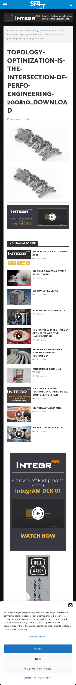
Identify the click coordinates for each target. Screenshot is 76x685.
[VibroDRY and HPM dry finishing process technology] (19, 355)
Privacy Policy (44, 677)
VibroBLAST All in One (46, 408)
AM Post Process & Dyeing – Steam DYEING (50, 273)
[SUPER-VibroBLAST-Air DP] (19, 316)
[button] (70, 605)
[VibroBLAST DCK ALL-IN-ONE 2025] (19, 258)
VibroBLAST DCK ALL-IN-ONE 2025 (49, 253)
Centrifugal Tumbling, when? (46, 371)
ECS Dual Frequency (45, 291)
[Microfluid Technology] (19, 433)
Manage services (37, 636)
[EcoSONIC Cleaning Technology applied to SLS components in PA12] (19, 394)
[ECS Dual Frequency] (19, 297)
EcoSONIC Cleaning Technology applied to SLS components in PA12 (50, 392)
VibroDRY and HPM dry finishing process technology (47, 352)
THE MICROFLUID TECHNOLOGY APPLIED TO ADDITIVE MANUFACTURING (50, 333)
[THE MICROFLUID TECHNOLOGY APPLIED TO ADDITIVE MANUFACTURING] (19, 336)
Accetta (38, 648)
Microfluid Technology (48, 427)
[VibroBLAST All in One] (19, 414)
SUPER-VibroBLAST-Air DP (48, 310)
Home (10, 30)
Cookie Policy (30, 677)
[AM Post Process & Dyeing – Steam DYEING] (19, 277)
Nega (38, 658)
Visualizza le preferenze (38, 669)
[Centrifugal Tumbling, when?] (19, 375)
